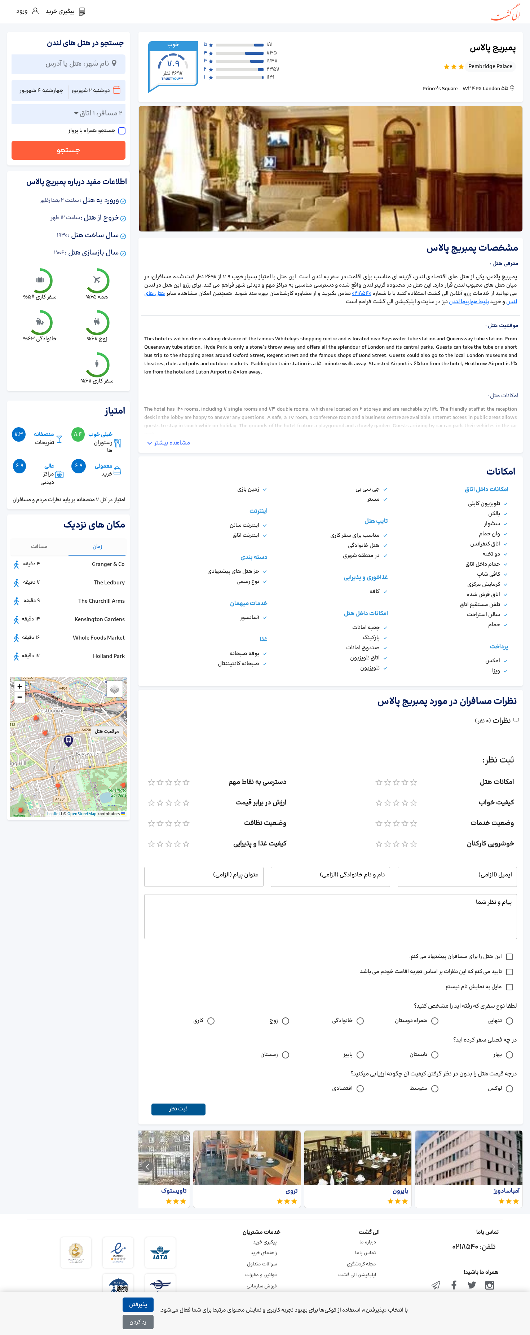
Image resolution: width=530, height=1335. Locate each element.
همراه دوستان (411, 1021)
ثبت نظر (178, 1109)
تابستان (418, 1055)
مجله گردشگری (361, 1264)
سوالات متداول (262, 1264)
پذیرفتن (138, 1305)
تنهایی (494, 1021)
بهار (497, 1055)
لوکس (495, 1088)
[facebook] (454, 1285)
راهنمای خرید (264, 1253)
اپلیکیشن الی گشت (357, 1275)
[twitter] (472, 1285)
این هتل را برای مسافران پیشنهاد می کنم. (455, 956)
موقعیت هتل (107, 731)
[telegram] (436, 1285)
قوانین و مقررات (261, 1275)
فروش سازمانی (262, 1286)
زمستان (269, 1055)
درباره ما (367, 1242)
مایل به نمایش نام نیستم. (473, 987)
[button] (45, 733)
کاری (198, 1021)
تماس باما (365, 1253)
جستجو (68, 150)
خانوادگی (342, 1021)
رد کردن (137, 1322)
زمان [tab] (97, 547)
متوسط (418, 1088)
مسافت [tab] (39, 547)
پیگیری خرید (265, 1242)
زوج (273, 1021)
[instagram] (489, 1285)
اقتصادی (342, 1088)
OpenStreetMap (82, 814)
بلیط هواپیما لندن (469, 302)
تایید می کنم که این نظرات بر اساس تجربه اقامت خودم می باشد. (430, 972)
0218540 (361, 293)
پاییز (348, 1055)
